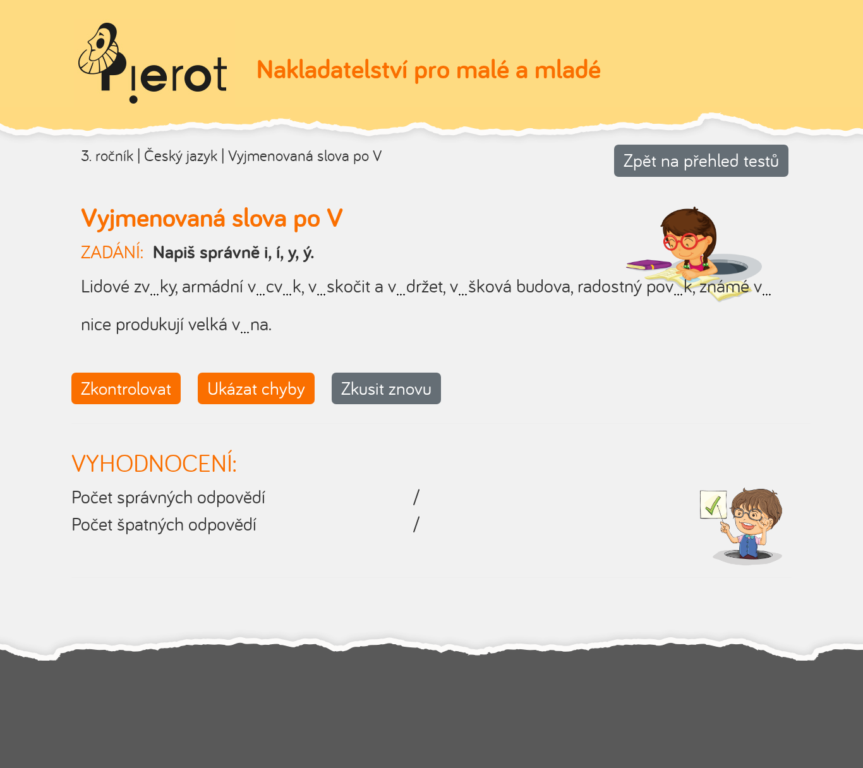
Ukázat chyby (256, 388)
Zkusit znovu (386, 388)
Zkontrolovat (126, 388)
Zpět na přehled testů (701, 160)
